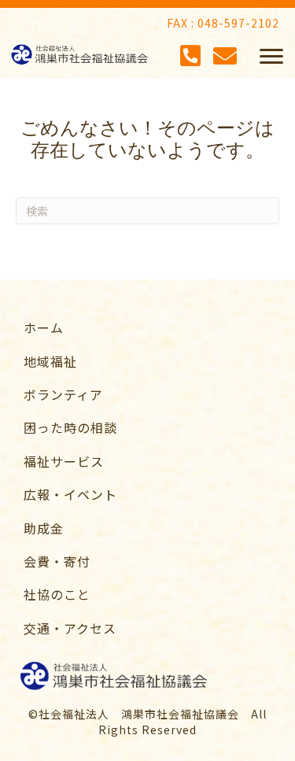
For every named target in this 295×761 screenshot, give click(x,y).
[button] (271, 56)
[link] (155, 327)
